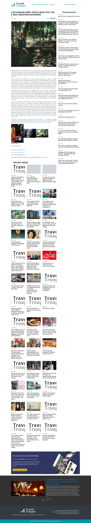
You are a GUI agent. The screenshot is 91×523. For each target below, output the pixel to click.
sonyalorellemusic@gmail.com (18, 149)
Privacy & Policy (40, 514)
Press (14, 514)
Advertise (19, 514)
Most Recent (39, 4)
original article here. (43, 157)
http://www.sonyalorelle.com (18, 152)
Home (33, 4)
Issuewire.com (29, 70)
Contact (24, 514)
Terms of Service (31, 514)
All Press (46, 4)
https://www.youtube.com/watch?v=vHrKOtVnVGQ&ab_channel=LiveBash (34, 122)
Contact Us (52, 4)
